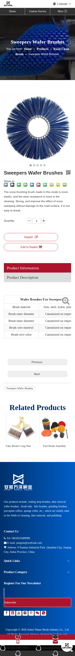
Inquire (28, 237)
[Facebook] (7, 613)
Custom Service (37, 11)
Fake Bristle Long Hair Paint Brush (21, 446)
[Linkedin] (13, 613)
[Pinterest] (31, 613)
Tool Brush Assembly (54, 446)
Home (12, 11)
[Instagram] (25, 613)
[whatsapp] (43, 613)
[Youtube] (19, 613)
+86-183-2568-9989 (16, 647)
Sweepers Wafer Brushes (19, 388)
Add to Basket (29, 247)
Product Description (22, 277)
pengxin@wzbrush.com (54, 647)
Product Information (23, 268)
